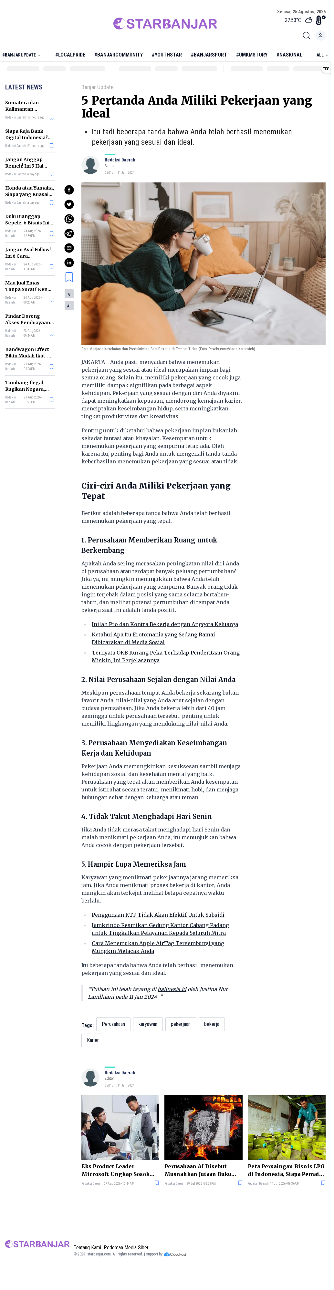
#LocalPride (70, 55)
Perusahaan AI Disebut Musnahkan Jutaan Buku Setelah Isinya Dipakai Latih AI (197, 1170)
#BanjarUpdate (19, 54)
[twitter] (69, 204)
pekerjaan (181, 1024)
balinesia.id (172, 989)
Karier (93, 1040)
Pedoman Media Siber (126, 1247)
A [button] (69, 294)
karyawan (148, 1024)
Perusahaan (113, 1024)
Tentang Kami (87, 1247)
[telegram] (69, 233)
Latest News (23, 87)
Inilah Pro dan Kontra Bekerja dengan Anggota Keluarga (165, 624)
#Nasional (289, 55)
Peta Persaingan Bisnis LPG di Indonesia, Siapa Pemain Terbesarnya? (286, 1170)
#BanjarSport (209, 55)
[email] (69, 248)
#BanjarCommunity (118, 55)
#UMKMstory (251, 55)
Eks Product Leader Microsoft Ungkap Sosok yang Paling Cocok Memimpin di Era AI (115, 1170)
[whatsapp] (69, 219)
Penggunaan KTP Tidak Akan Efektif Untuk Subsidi (158, 915)
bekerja (211, 1024)
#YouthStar (167, 55)
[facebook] (69, 190)
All (320, 54)
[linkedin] (69, 262)
